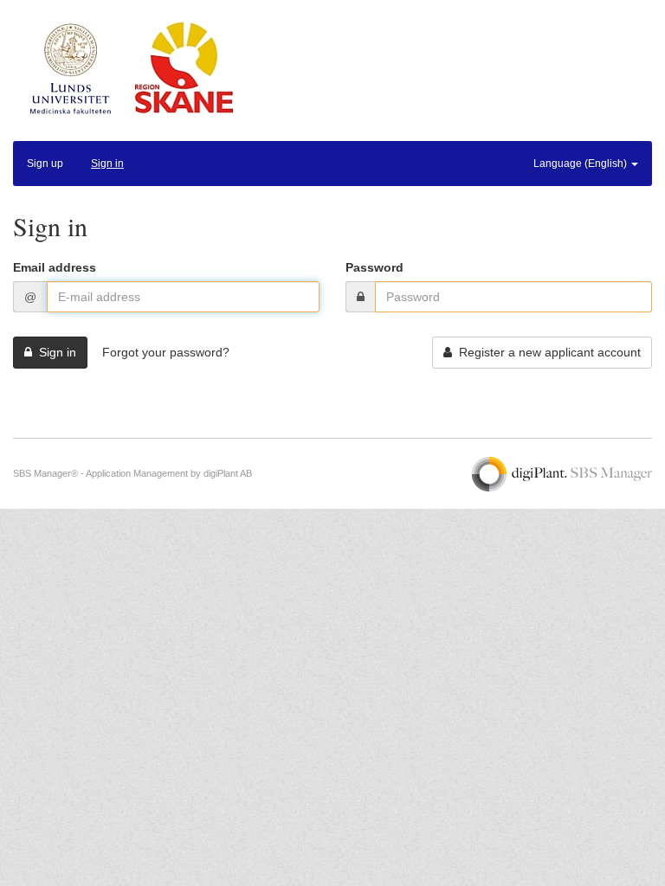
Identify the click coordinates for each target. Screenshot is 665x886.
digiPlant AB (227, 473)
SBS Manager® (45, 473)
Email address (54, 267)
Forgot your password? (165, 352)
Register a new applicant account (546, 352)
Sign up (45, 163)
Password (374, 267)
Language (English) (581, 163)
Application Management (137, 473)
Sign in (107, 163)
